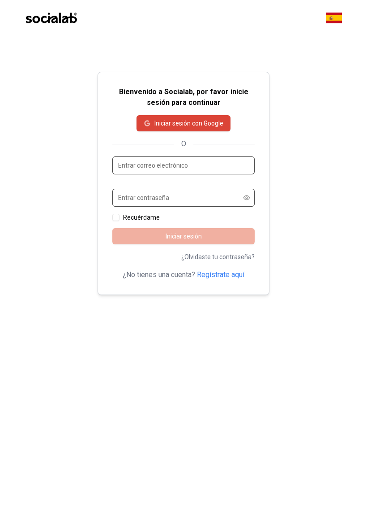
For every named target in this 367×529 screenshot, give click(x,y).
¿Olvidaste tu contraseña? (218, 256)
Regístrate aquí (220, 274)
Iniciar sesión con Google (188, 123)
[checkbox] (115, 217)
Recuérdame (141, 217)
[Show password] (247, 198)
